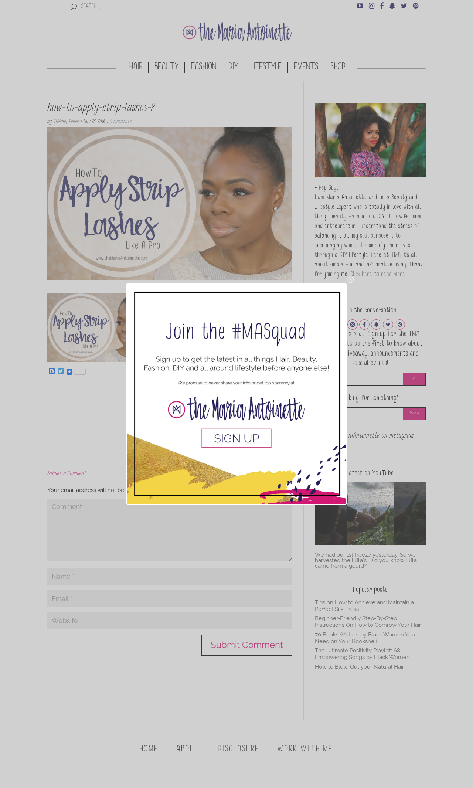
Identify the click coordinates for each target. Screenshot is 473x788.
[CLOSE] (350, 279)
